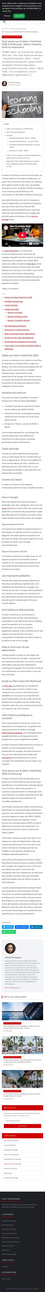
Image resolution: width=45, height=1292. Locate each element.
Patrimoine (6, 1250)
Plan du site (6, 1279)
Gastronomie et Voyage (17, 29)
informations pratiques (12, 733)
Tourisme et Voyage (9, 1254)
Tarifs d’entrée (11, 305)
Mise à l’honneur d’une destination (20, 333)
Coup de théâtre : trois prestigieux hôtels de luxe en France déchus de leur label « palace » (21, 1027)
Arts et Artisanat (7, 1225)
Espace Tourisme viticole (19, 320)
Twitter (9, 927)
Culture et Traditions (9, 1233)
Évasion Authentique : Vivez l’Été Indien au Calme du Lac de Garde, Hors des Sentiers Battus (22, 1061)
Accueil (4, 29)
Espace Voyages (15, 312)
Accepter (19, 16)
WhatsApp (10, 932)
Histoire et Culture (8, 1246)
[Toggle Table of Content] (3, 294)
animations (7, 757)
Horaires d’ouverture (14, 301)
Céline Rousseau (13, 957)
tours (4, 508)
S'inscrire (22, 1126)
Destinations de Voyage (10, 1238)
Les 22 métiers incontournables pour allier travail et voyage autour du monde (21, 1095)
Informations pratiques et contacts (20, 341)
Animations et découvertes (17, 330)
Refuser (7, 16)
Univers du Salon (12, 309)
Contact (5, 1266)
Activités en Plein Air (9, 1221)
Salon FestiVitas (11, 251)
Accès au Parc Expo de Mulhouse (19, 337)
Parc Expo (31, 264)
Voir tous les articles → (13, 988)
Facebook (23, 927)
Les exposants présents (15, 326)
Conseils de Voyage (9, 1229)
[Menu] (4, 21)
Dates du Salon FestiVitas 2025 (18, 297)
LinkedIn (37, 927)
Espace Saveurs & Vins (17, 316)
